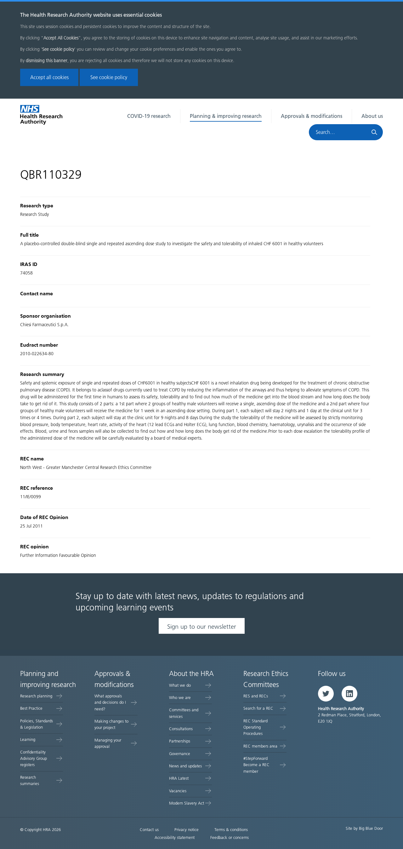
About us (372, 116)
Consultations (181, 728)
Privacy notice (186, 829)
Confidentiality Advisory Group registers (33, 758)
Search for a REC (258, 708)
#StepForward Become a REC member (256, 765)
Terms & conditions (231, 829)
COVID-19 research (149, 116)
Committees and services (183, 713)
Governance (179, 753)
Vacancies (177, 790)
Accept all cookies (49, 77)
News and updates (185, 766)
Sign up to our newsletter (201, 626)
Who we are (180, 697)
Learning (27, 739)
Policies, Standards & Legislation (36, 724)
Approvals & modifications (311, 116)
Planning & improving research (226, 116)
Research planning (36, 696)
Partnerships (179, 741)
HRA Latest (179, 778)
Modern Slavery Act (186, 803)
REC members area (260, 746)
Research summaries (29, 780)
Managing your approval (107, 743)
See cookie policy (108, 77)
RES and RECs (255, 696)
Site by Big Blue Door (364, 828)
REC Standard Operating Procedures (255, 727)
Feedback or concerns (229, 837)
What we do (180, 685)
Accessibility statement (175, 837)
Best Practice (31, 708)
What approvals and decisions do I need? (110, 702)
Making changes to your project (111, 724)
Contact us (149, 829)
